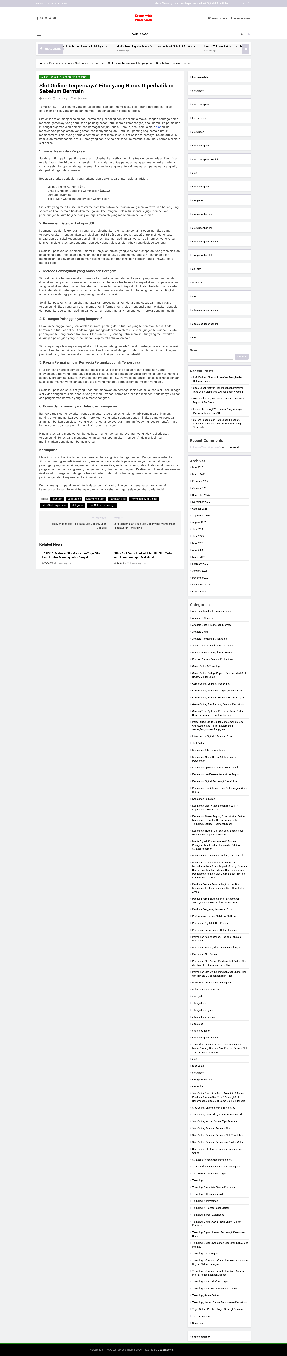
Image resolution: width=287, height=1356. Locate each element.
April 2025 (197, 550)
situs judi (197, 996)
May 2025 (197, 543)
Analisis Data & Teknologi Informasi (212, 624)
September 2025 (201, 515)
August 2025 (199, 522)
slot (158, 127)
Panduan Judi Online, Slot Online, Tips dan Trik (64, 77)
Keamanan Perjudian (203, 798)
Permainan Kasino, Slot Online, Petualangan (216, 947)
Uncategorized (200, 1323)
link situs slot (199, 118)
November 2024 (201, 584)
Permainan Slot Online (144, 498)
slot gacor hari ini (202, 214)
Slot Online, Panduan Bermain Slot (211, 1128)
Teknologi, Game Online (205, 1295)
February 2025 (200, 563)
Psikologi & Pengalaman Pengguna (211, 982)
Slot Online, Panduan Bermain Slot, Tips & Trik (217, 1135)
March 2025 (198, 557)
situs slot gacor (201, 104)
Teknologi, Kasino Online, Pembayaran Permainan (219, 1302)
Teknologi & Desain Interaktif (208, 1194)
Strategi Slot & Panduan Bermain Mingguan (216, 1166)
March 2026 (198, 474)
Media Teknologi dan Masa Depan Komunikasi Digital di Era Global (119, 46)
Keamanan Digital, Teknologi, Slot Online (214, 781)
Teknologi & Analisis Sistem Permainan (214, 1187)
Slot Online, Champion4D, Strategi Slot (213, 1107)
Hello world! (232, 447)
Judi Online (74, 498)
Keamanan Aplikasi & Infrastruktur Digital (215, 767)
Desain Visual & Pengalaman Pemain (212, 652)
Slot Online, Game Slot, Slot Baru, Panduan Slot (218, 1114)
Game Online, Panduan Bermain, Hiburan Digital (218, 697)
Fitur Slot (57, 498)
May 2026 (197, 467)
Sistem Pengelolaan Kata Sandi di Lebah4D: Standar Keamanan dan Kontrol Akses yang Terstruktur (217, 423)
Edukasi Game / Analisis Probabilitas (213, 659)
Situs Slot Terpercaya (54, 505)
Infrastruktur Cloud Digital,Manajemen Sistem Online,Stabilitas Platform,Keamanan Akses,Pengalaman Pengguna (217, 725)
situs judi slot (199, 1003)
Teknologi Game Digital (205, 1253)
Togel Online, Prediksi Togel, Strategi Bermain (217, 1309)
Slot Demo (198, 1065)
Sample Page (140, 34)
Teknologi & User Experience (208, 1214)
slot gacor (77, 505)
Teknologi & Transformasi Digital (210, 1207)
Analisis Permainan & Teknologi (210, 638)
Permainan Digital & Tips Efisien (210, 923)
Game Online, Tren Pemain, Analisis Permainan (218, 704)
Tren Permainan (201, 1316)
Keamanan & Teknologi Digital (209, 750)
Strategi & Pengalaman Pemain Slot (212, 1159)
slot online (198, 1086)
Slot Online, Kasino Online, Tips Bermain (214, 1121)
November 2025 (201, 501)
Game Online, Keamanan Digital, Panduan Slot (217, 690)
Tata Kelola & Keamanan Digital (209, 1173)
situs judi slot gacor (203, 1010)
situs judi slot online (203, 1017)
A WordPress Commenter (207, 447)
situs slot (197, 1023)
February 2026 (200, 481)
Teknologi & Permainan (205, 1200)
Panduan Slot (118, 498)
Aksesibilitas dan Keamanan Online (211, 611)
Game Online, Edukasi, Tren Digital (211, 683)
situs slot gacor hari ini (205, 159)
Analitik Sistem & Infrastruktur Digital (213, 645)
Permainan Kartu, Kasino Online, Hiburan (214, 930)
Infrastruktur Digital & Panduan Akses (213, 736)
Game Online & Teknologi (206, 666)
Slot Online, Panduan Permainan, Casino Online (218, 1142)
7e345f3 (47, 98)
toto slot (197, 282)
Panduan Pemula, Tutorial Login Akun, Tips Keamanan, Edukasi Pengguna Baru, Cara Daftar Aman (218, 888)
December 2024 (201, 577)
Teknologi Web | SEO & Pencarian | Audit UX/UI (218, 1288)
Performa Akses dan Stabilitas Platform (214, 916)
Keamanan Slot (95, 498)
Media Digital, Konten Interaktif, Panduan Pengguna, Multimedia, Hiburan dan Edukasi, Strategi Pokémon (216, 845)
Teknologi (197, 1180)
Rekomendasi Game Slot (206, 989)
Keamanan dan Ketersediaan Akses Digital (215, 774)
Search (194, 350)
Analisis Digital (200, 631)
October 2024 (199, 591)
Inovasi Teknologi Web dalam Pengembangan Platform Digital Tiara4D (190, 3)
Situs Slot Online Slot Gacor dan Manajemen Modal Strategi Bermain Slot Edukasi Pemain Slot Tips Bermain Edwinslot (219, 1048)
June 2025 (198, 536)
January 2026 (199, 488)
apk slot (196, 268)
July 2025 (197, 529)
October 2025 (199, 508)
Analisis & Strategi (202, 618)
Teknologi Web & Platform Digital (210, 1281)
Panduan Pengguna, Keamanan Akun (212, 909)
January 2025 (199, 570)
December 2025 (201, 495)
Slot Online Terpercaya (102, 505)
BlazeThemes (165, 1349)
